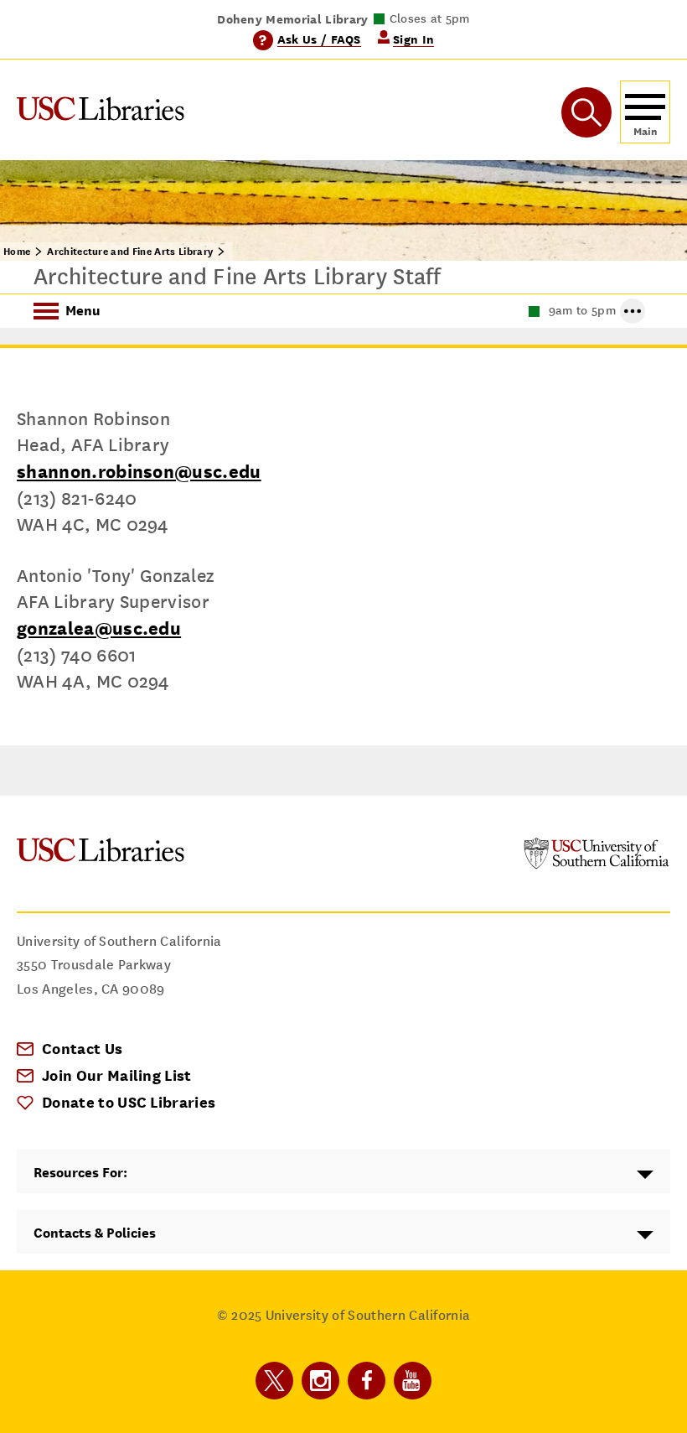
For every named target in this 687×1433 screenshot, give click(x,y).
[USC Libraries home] (100, 111)
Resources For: (80, 1173)
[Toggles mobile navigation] (645, 111)
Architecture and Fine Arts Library (130, 251)
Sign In (413, 39)
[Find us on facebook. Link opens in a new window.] (366, 1380)
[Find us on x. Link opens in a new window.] (274, 1380)
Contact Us (82, 1048)
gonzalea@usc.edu (99, 628)
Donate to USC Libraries (128, 1102)
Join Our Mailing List (117, 1075)
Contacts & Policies (95, 1233)
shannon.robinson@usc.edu (139, 471)
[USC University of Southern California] (596, 865)
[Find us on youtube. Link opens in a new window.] (412, 1380)
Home (16, 251)
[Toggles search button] (586, 112)
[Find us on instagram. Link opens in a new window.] (320, 1380)
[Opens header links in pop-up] (632, 311)
